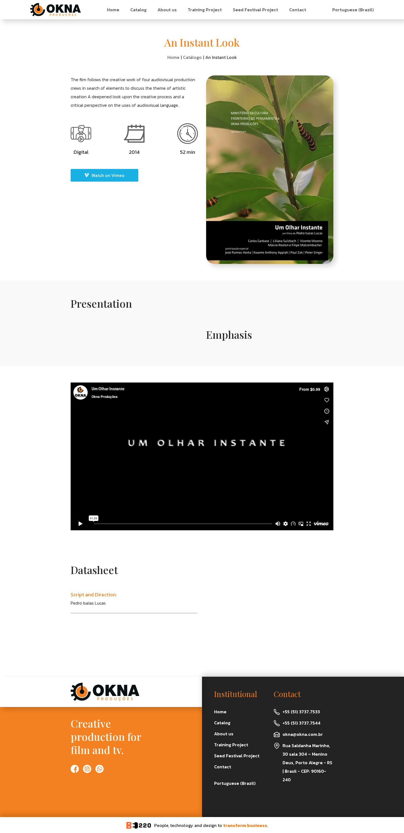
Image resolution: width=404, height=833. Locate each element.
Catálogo (192, 57)
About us (167, 9)
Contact (297, 9)
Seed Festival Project (255, 9)
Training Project (205, 9)
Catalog (138, 9)
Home (113, 9)
